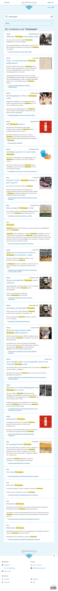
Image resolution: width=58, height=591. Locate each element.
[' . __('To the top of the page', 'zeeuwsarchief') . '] (54, 555)
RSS (34, 582)
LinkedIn (35, 579)
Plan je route (7, 571)
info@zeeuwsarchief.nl (39, 568)
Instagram (7, 582)
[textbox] (29, 16)
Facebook (6, 579)
